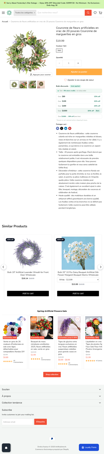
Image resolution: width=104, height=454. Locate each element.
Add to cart (27, 293)
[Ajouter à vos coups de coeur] (23, 319)
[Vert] (59, 53)
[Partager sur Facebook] (57, 128)
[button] (14, 84)
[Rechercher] (88, 13)
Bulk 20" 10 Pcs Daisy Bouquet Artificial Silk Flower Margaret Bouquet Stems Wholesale (78, 273)
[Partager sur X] (61, 128)
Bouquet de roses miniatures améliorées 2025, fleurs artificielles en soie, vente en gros (40, 345)
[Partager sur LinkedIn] (65, 128)
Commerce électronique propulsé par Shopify (52, 449)
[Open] (6, 447)
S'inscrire (40, 421)
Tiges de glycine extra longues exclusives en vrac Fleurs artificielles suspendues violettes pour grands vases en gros (67, 347)
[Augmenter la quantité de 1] (78, 63)
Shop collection (52, 374)
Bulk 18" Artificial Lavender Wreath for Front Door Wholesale (28, 273)
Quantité (59, 58)
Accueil (5, 22)
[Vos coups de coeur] (95, 12)
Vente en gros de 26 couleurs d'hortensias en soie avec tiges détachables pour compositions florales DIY (14, 346)
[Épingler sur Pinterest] (69, 128)
